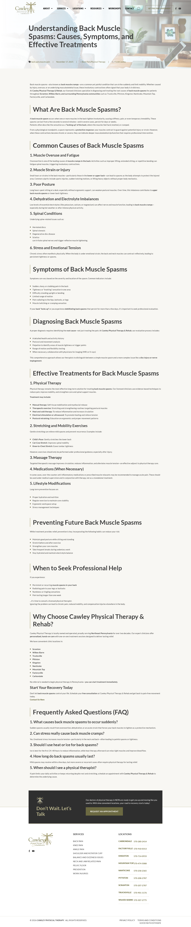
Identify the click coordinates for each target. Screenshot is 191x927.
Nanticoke (124, 870)
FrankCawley (120, 62)
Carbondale (125, 841)
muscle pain (45, 62)
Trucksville (124, 892)
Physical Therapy (98, 62)
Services (61, 8)
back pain (35, 62)
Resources (95, 8)
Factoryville (125, 848)
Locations (78, 8)
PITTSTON (123, 878)
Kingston (123, 856)
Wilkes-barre (125, 900)
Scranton (123, 885)
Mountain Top (126, 863)
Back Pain (86, 62)
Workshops (114, 8)
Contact (129, 8)
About (46, 8)
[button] (138, 8)
